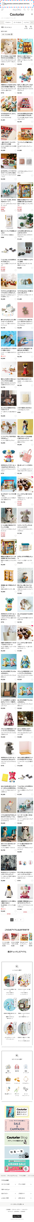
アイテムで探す (22, 1175)
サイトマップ (10, 1211)
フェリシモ (3, 1175)
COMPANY (22, 1211)
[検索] (24, 10)
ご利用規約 (8, 1209)
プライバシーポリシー (16, 1209)
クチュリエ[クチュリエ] (12, 1175)
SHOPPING (16, 1211)
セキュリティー (25, 1209)
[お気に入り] (28, 10)
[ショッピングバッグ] (32, 10)
